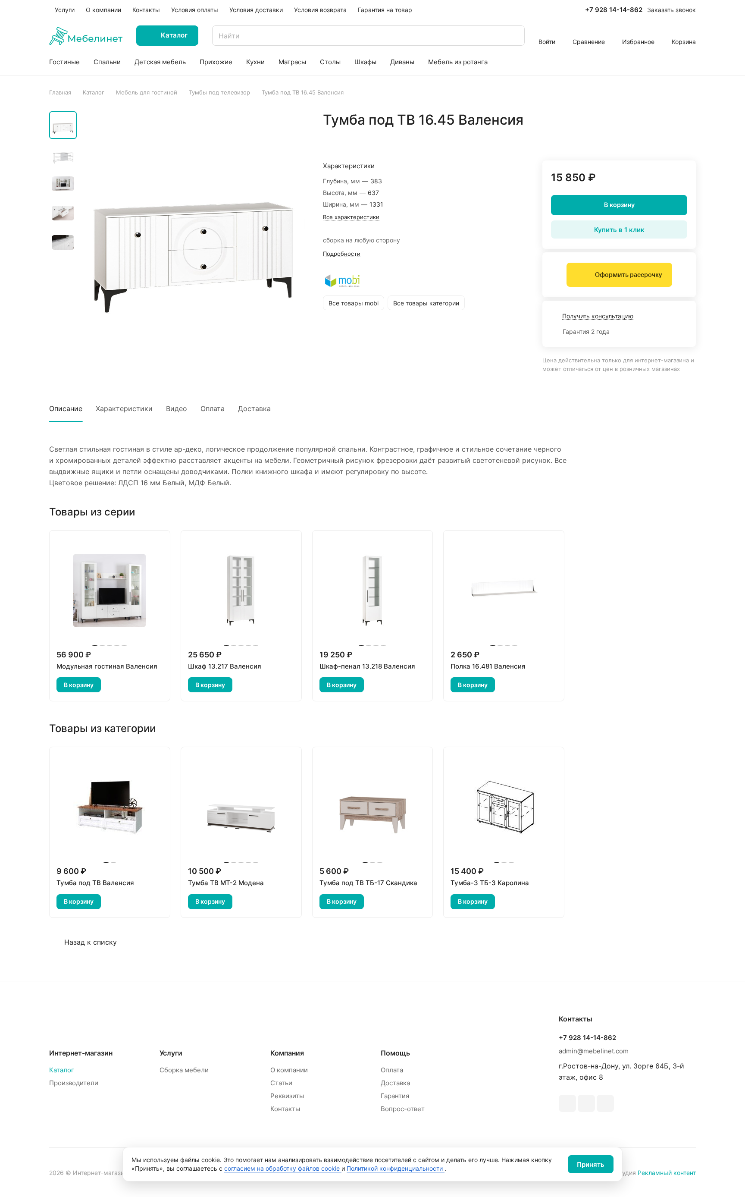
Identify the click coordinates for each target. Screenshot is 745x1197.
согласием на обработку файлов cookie (282, 1168)
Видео (176, 408)
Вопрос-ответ (403, 1109)
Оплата (212, 408)
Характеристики (124, 408)
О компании (289, 1070)
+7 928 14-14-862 (613, 10)
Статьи (281, 1083)
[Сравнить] (669, 138)
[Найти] (514, 35)
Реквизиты (287, 1096)
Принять (590, 1164)
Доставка (254, 408)
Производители (73, 1083)
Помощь (395, 1053)
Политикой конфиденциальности (395, 1168)
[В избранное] (648, 138)
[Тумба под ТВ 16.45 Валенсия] (193, 223)
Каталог (61, 1070)
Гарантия (395, 1096)
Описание (65, 408)
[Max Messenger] (605, 1103)
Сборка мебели (184, 1070)
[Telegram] (567, 1103)
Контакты (285, 1109)
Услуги (171, 1053)
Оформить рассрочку (628, 275)
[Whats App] (586, 1103)
